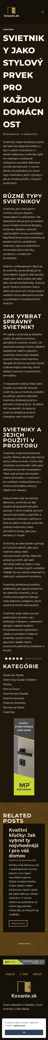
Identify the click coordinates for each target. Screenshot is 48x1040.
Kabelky (30, 1004)
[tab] (19, 943)
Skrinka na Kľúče (13, 707)
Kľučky (7, 684)
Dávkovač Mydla (13, 675)
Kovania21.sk (12, 134)
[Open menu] (42, 12)
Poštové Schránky (14, 702)
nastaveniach (19, 1025)
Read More (19, 924)
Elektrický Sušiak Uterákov (20, 679)
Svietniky (8, 29)
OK (24, 1032)
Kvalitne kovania (13, 698)
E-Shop (24, 974)
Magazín (10, 974)
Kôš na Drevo (11, 689)
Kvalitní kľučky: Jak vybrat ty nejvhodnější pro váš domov (24, 842)
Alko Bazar (22, 1008)
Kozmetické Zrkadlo (16, 693)
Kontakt (37, 974)
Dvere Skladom (13, 1004)
